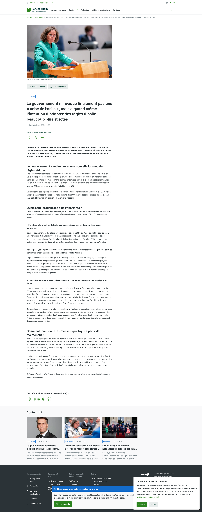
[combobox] (41, 2)
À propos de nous (58, 10)
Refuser (153, 504)
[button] (74, 186)
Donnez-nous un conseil (57, 482)
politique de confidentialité (148, 497)
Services (116, 10)
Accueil (29, 17)
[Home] (37, 10)
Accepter (142, 504)
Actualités (85, 10)
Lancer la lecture (38, 87)
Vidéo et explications (101, 10)
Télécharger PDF (60, 87)
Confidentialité (36, 503)
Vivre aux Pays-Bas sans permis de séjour (102, 481)
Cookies (33, 498)
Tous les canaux (75, 482)
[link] (37, 10)
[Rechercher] (171, 10)
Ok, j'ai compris (63, 504)
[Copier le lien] (49, 137)
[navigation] (73, 10)
